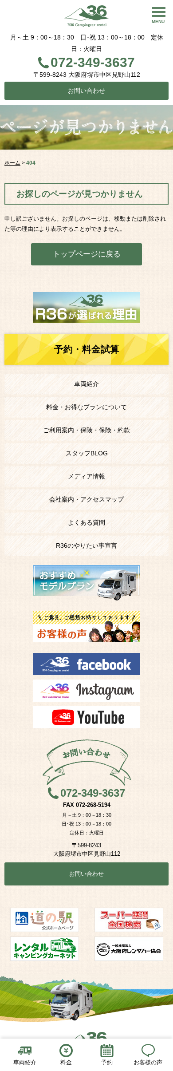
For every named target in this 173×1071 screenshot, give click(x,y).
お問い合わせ (86, 90)
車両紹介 (86, 383)
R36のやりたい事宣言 (86, 545)
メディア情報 (86, 476)
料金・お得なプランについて (86, 407)
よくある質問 (86, 522)
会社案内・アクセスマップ (86, 499)
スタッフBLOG (87, 453)
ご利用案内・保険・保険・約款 (86, 430)
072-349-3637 (93, 62)
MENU (158, 21)
